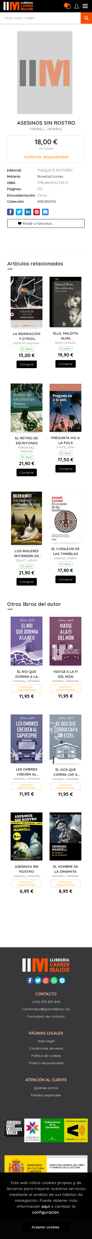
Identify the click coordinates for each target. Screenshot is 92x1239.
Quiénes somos (46, 1088)
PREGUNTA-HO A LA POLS (65, 440)
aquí (45, 1206)
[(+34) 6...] (54, 980)
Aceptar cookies (45, 1227)
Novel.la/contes (50, 176)
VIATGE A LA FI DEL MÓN (65, 674)
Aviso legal (46, 1041)
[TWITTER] (38, 980)
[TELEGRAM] (62, 980)
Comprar (27, 364)
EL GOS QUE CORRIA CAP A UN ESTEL (65, 771)
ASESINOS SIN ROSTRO (26, 868)
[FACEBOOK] (29, 980)
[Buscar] (86, 18)
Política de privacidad (46, 1063)
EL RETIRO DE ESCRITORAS (26, 440)
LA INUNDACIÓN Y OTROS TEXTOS (26, 336)
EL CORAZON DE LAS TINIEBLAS (65, 551)
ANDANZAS (46, 201)
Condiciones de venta (46, 1048)
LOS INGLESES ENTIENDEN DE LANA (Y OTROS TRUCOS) (26, 553)
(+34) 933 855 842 (46, 1002)
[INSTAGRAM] (46, 980)
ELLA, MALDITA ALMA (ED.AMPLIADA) (65, 335)
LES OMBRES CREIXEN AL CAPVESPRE (26, 771)
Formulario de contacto (46, 1016)
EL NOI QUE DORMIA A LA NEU (26, 674)
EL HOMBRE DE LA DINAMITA (65, 868)
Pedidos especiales (46, 1095)
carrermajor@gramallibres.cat (46, 1009)
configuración (45, 1212)
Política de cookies (46, 1056)
